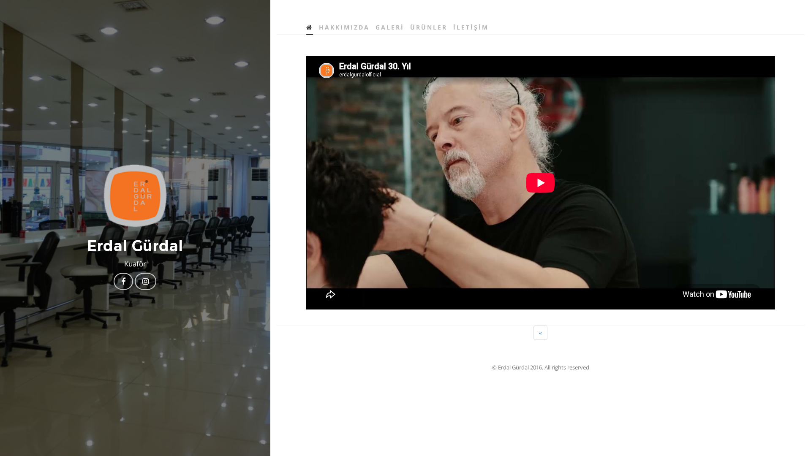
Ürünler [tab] (428, 27)
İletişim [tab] (471, 27)
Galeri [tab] (390, 27)
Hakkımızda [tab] (344, 27)
